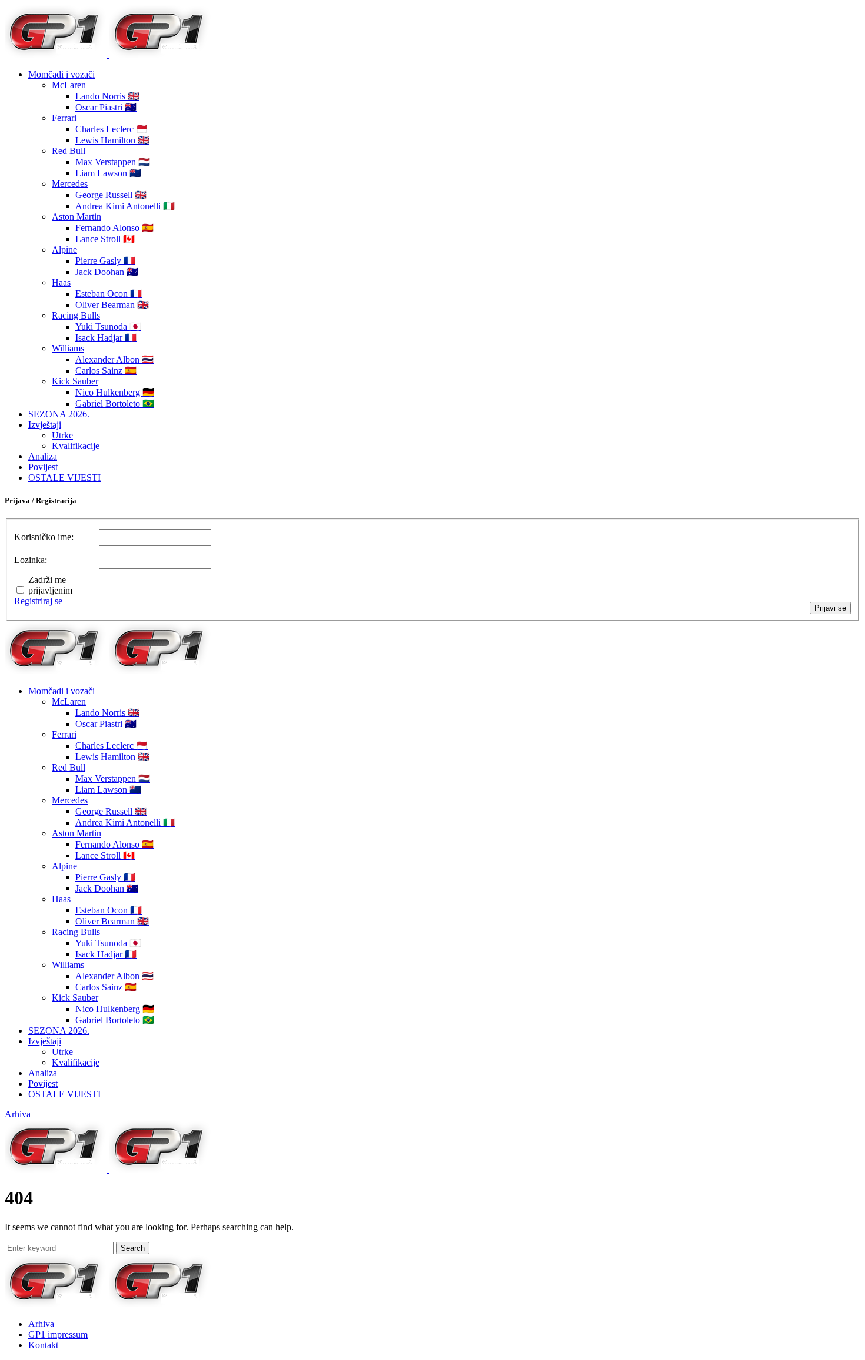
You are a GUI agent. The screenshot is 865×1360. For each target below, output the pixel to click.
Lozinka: (30, 560)
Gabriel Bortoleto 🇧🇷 (114, 403)
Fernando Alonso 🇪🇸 (114, 228)
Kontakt (43, 1345)
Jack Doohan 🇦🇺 (106, 272)
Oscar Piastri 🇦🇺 (106, 107)
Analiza (42, 456)
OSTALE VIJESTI (64, 478)
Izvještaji (44, 425)
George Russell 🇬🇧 (111, 195)
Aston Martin (76, 217)
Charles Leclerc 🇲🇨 (111, 129)
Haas (61, 282)
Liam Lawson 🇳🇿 (108, 173)
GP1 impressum (58, 1334)
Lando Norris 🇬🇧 (107, 96)
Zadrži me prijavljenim (50, 585)
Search (133, 1248)
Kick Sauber (75, 381)
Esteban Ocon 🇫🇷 (108, 294)
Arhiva (18, 1114)
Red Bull (68, 151)
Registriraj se (38, 601)
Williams (68, 348)
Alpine (64, 249)
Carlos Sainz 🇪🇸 (106, 371)
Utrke (62, 435)
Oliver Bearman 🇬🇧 (112, 305)
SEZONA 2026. (58, 414)
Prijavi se (830, 608)
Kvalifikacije (75, 446)
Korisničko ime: (44, 537)
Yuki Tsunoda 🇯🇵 (108, 326)
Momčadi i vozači (61, 74)
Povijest (43, 467)
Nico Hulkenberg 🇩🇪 (114, 392)
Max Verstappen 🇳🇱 (112, 162)
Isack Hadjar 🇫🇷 (106, 338)
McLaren (69, 85)
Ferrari (64, 118)
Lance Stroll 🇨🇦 (105, 239)
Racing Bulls (76, 315)
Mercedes (70, 184)
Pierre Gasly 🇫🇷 (105, 261)
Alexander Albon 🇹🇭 (114, 359)
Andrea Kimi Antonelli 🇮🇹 (125, 206)
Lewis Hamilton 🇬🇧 (112, 140)
